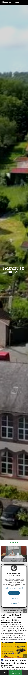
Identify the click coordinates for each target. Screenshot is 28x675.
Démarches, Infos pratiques (15, 672)
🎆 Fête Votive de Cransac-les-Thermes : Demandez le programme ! (13, 663)
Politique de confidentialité (14, 588)
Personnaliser (14, 598)
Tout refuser (13, 603)
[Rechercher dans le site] (25, 673)
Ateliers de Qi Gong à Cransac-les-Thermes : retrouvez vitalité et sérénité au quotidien (11, 619)
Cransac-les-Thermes (10, 2)
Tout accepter (14, 593)
